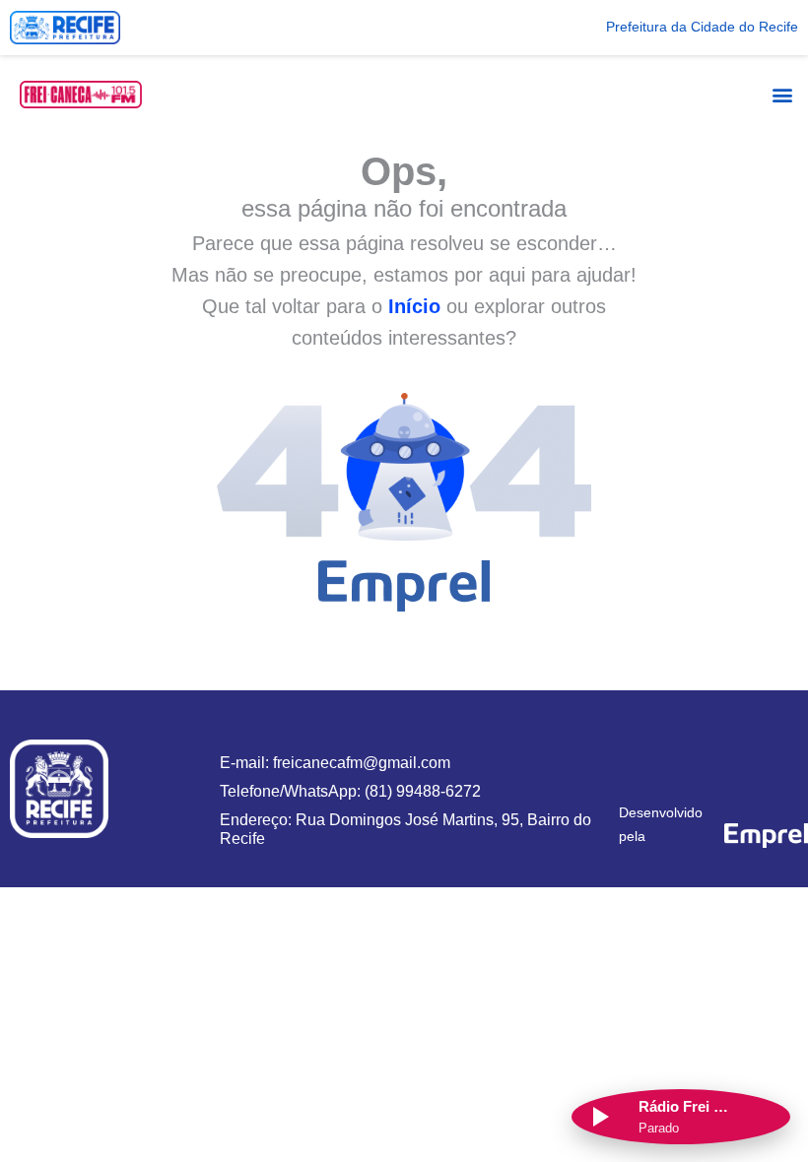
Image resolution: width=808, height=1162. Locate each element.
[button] (782, 94)
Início (414, 306)
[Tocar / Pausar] (599, 1116)
